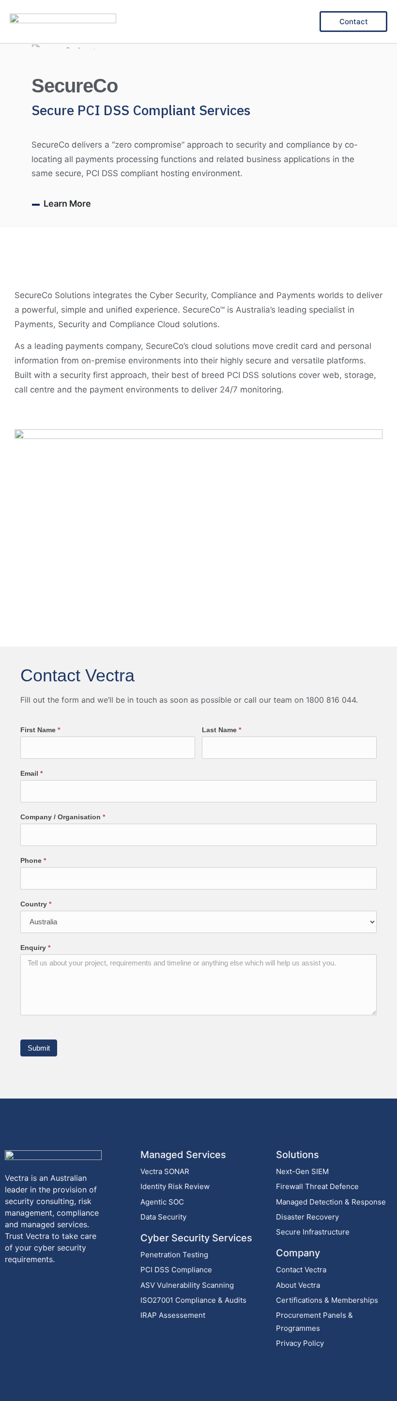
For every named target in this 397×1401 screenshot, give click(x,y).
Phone (33, 860)
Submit (39, 1048)
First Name (40, 730)
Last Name (221, 730)
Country (35, 904)
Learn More (67, 203)
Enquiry (35, 947)
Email (31, 773)
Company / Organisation (62, 817)
